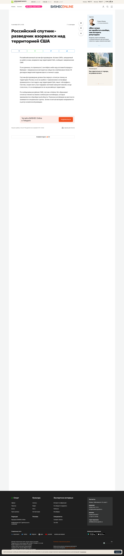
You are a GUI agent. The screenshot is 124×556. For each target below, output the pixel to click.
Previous (90, 45)
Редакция (14, 516)
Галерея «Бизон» (58, 519)
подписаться (66, 119)
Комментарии (43, 137)
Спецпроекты (58, 516)
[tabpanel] (100, 30)
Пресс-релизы (15, 511)
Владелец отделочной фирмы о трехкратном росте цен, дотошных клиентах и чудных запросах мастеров (99, 39)
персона (91, 17)
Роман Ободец (101, 21)
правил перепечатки (70, 547)
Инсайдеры (57, 511)
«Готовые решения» (102, 23)
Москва (96, 1)
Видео (34, 506)
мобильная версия (59, 534)
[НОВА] (33, 7)
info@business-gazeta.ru (95, 509)
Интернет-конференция (60, 503)
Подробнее (83, 552)
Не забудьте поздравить (60, 506)
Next (111, 45)
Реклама (35, 516)
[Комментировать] (81, 23)
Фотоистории (36, 511)
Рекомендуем (93, 68)
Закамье (19, 6)
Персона (13, 506)
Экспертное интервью (63, 498)
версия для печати (69, 127)
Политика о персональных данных (61, 541)
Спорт (16, 498)
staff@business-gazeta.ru (96, 522)
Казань (85, 1)
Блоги (13, 508)
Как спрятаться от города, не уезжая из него (98, 72)
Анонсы (34, 503)
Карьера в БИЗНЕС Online (18, 519)
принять (118, 552)
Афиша (13, 503)
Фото (33, 508)
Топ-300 (56, 522)
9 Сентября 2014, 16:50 (17, 24)
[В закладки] (81, 28)
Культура (36, 498)
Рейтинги (56, 508)
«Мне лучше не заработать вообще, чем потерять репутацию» (99, 31)
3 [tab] (100, 45)
